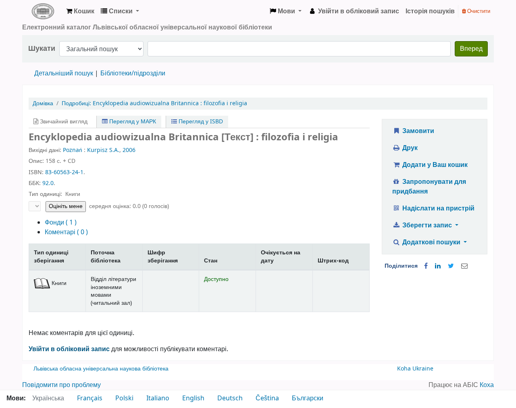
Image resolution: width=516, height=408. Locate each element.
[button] (80, 11)
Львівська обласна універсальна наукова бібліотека (101, 368)
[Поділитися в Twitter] (451, 266)
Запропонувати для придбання (429, 186)
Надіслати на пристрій (437, 208)
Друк (409, 148)
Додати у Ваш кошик (434, 165)
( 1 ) (61, 222)
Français (89, 398)
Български (307, 398)
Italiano (157, 398)
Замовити (417, 131)
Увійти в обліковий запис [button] (69, 349)
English (193, 398)
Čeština (267, 398)
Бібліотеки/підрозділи (132, 73)
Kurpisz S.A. (103, 150)
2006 (129, 150)
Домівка (43, 103)
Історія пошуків (430, 11)
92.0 (48, 183)
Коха (487, 385)
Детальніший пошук (63, 73)
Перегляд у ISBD (200, 121)
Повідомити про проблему (61, 385)
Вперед (471, 49)
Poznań (72, 150)
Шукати (41, 48)
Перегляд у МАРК (132, 121)
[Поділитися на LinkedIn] (437, 266)
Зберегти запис (427, 225)
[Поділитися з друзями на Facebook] (425, 266)
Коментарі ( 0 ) (66, 232)
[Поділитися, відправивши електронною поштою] (464, 266)
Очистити (478, 11)
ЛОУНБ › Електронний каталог (43, 11)
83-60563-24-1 (64, 172)
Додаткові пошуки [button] (431, 242)
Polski (124, 398)
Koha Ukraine (415, 368)
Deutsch (230, 398)
